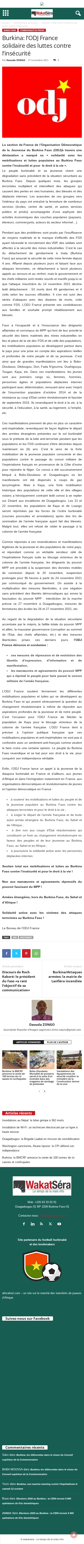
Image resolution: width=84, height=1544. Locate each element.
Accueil (5, 22)
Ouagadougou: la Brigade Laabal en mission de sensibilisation (40, 1139)
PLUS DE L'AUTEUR (57, 1042)
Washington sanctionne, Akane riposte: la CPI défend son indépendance (38, 1148)
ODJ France (26, 937)
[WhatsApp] (36, 953)
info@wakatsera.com (53, 1215)
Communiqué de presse (26, 22)
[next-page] (44, 1091)
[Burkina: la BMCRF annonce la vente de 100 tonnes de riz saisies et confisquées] (14, 1059)
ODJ (15, 937)
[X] (16, 953)
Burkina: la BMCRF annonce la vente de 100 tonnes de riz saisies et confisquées (14, 1074)
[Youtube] (60, 1224)
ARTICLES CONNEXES (28, 1042)
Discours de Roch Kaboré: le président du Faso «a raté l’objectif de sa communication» (18, 981)
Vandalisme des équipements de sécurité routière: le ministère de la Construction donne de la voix (68, 1077)
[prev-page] (39, 1091)
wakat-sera (10, 30)
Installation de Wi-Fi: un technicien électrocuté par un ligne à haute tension (40, 1129)
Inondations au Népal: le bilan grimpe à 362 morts (33, 1120)
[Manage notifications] (73, 1534)
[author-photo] (42, 1010)
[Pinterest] (26, 953)
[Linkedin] (33, 1224)
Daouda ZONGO (15, 60)
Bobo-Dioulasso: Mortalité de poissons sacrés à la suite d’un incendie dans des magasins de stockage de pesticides (42, 1077)
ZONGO (6, 1513)
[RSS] (42, 1224)
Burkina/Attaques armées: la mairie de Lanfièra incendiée (65, 976)
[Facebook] (6, 953)
